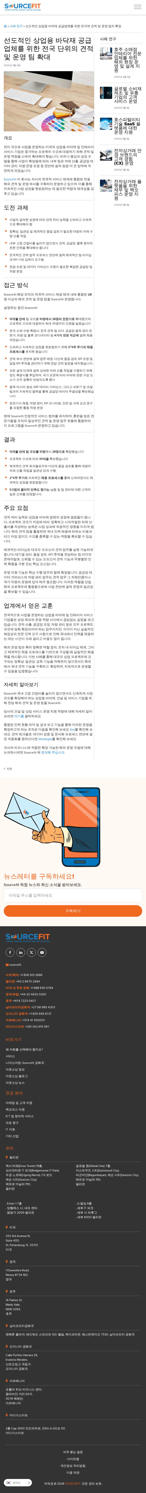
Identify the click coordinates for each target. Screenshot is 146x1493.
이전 (9, 769)
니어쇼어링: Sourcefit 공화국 (25, 1062)
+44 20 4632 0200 (33, 994)
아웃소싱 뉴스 (15, 1082)
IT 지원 (10, 1129)
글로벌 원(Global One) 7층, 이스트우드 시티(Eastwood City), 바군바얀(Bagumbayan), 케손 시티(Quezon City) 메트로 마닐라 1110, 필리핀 (107, 1175)
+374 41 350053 (33, 1020)
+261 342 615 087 (37, 1026)
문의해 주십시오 (53, 752)
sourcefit (15, 964)
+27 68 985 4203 (43, 1007)
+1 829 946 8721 (40, 1013)
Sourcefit (10, 179)
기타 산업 (12, 1136)
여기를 (19, 716)
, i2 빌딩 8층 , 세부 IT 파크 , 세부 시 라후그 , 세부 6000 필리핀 (89, 1210)
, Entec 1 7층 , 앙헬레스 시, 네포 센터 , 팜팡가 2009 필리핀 (21, 1208)
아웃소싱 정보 (15, 1069)
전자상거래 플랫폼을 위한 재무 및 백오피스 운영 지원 (128, 190)
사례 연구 (16, 26)
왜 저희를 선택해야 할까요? (24, 1049)
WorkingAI (45, 739)
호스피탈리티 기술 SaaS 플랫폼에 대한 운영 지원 (127, 126)
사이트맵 (73, 1459)
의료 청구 (12, 1122)
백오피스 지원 (15, 1109)
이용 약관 (73, 1472)
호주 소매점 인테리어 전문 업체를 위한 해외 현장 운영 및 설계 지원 (128, 60)
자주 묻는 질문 (73, 1452)
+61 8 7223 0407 (24, 1000)
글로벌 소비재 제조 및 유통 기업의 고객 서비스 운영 (128, 95)
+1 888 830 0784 (42, 987)
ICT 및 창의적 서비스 (20, 1116)
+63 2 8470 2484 (28, 981)
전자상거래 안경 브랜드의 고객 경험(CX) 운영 (128, 157)
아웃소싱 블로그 (17, 1076)
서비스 (10, 1056)
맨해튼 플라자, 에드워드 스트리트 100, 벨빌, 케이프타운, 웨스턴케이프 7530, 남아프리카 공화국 (70, 1334)
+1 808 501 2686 (31, 975)
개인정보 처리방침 (73, 1465)
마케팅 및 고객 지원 (19, 1102)
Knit (72, 729)
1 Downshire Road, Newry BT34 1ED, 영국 (17, 1275)
